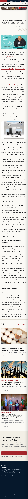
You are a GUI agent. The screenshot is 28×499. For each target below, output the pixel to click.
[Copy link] (25, 29)
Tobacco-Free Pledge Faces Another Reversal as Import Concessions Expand (12, 349)
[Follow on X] (6, 476)
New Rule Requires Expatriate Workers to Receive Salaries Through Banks (13, 383)
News (2, 15)
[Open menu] (25, 4)
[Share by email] (22, 29)
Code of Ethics (10, 496)
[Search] (23, 4)
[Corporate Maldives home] (5, 4)
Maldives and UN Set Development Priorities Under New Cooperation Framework (11, 416)
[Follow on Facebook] (2, 476)
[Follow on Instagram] (9, 476)
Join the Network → (14, 452)
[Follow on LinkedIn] (12, 476)
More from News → (22, 324)
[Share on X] (19, 29)
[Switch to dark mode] (20, 4)
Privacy (4, 496)
